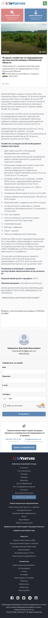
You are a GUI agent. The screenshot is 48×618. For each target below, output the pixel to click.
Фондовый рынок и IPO (24, 553)
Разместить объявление (25, 497)
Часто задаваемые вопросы (24, 487)
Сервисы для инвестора (24, 530)
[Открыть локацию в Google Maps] (24, 318)
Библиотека (24, 584)
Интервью (24, 575)
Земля (24, 517)
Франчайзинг (24, 520)
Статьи (24, 571)
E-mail (4, 385)
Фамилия (6, 376)
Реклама (24, 474)
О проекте (24, 468)
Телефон (6, 394)
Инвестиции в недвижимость (24, 556)
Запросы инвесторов (24, 523)
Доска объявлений (24, 484)
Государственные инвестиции (24, 547)
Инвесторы (24, 587)
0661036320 (24, 354)
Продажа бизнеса (24, 510)
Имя (4, 367)
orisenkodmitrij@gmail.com (24, 351)
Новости (24, 536)
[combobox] (5, 398)
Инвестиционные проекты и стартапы (24, 507)
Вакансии (24, 480)
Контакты (24, 490)
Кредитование (24, 550)
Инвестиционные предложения (24, 503)
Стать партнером (24, 471)
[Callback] (45, 3)
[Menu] (3, 3)
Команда (24, 477)
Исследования (24, 568)
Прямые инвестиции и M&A (24, 540)
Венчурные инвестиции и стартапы (24, 543)
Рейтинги (24, 581)
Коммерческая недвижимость (24, 513)
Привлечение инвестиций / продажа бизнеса (24, 527)
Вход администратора (24, 493)
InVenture (24, 464)
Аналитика (24, 561)
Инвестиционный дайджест (24, 565)
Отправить (24, 414)
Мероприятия (24, 590)
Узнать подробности (24, 447)
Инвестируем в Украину (24, 578)
